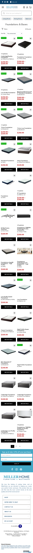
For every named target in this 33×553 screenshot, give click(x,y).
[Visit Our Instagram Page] (16, 469)
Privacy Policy (8, 533)
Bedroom (28, 19)
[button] (2, 7)
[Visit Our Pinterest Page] (21, 469)
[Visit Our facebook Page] (2, 2)
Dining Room (18, 19)
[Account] (27, 7)
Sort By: (3, 33)
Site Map (24, 535)
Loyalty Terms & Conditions (20, 533)
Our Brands (4, 540)
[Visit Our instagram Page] (5, 2)
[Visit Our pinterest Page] (7, 2)
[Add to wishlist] (14, 38)
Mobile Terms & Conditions (13, 535)
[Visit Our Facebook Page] (12, 469)
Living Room (6, 19)
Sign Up (16, 464)
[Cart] (30, 7)
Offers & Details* (16, 536)
